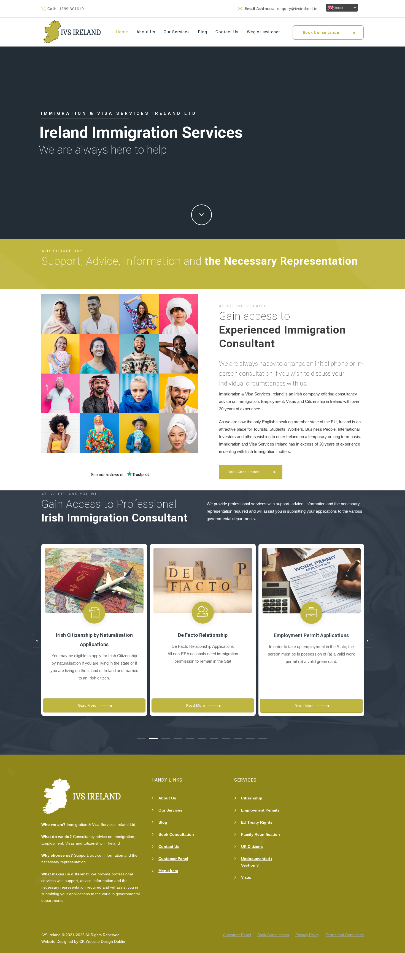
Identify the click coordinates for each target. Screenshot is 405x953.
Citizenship (251, 798)
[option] (94, 631)
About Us (145, 31)
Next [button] (365, 641)
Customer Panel (173, 858)
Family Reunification (260, 834)
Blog (202, 31)
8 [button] (226, 738)
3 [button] (165, 738)
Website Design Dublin (105, 941)
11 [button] (262, 738)
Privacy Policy (307, 935)
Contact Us (227, 31)
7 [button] (214, 738)
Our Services (177, 31)
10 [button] (250, 738)
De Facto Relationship (203, 635)
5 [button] (190, 738)
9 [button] (238, 738)
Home (122, 31)
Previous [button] (40, 641)
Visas (246, 877)
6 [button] (202, 738)
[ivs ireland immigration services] (73, 32)
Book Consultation (176, 834)
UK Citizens (252, 846)
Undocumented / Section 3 (256, 861)
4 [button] (178, 738)
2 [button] (153, 738)
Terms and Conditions (345, 935)
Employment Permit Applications (311, 635)
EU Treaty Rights (256, 822)
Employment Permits (260, 810)
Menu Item (168, 871)
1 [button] (141, 738)
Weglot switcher (263, 31)
